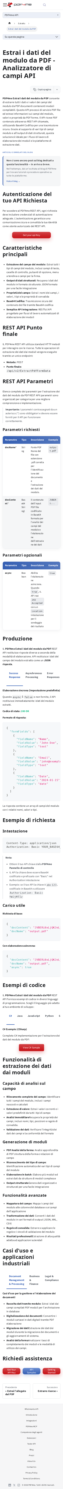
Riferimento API (31, 1409)
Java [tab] (19, 1016)
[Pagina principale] (9, 23)
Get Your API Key (11, 1371)
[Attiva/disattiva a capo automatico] (51, 726)
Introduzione (31, 1415)
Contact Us (31, 1467)
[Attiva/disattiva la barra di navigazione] (5, 4)
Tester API (31, 1444)
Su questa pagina (14, 37)
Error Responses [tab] (53, 675)
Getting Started (51, 1371)
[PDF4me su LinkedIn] (9, 1485)
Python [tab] (49, 1016)
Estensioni (31, 1438)
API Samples (31, 1371)
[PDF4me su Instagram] (18, 1485)
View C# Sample (31, 1047)
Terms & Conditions (31, 1478)
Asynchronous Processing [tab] (34, 675)
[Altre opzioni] (57, 89)
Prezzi (31, 1455)
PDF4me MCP (31, 1426)
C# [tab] (10, 1016)
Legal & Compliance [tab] (52, 1278)
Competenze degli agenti (31, 1432)
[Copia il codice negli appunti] (56, 726)
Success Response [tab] (14, 675)
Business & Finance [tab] (34, 1280)
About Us (31, 1461)
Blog (31, 1449)
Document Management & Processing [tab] (16, 1280)
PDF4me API (11, 15)
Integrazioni (31, 1420)
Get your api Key (31, 235)
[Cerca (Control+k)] (48, 5)
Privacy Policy (31, 1472)
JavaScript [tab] (34, 1016)
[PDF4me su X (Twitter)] (14, 1485)
